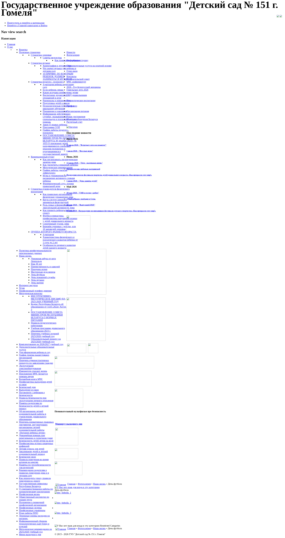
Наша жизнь (99, 484)
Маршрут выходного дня (68, 424)
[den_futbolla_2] (63, 503)
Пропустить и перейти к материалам (25, 23)
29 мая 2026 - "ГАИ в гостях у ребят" (82, 193)
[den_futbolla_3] (63, 513)
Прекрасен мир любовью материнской (83, 169)
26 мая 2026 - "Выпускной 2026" (80, 205)
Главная (71, 484)
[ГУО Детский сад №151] (72, 127)
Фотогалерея (84, 484)
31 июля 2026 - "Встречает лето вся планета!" (86, 145)
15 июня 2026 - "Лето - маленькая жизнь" (84, 163)
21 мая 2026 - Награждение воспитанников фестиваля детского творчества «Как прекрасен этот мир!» (111, 211)
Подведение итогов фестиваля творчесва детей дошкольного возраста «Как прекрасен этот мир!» (109, 175)
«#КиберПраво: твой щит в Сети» (81, 199)
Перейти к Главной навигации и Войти (27, 25)
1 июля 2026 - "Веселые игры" (79, 151)
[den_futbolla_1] (63, 492)
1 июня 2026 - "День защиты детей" (82, 181)
